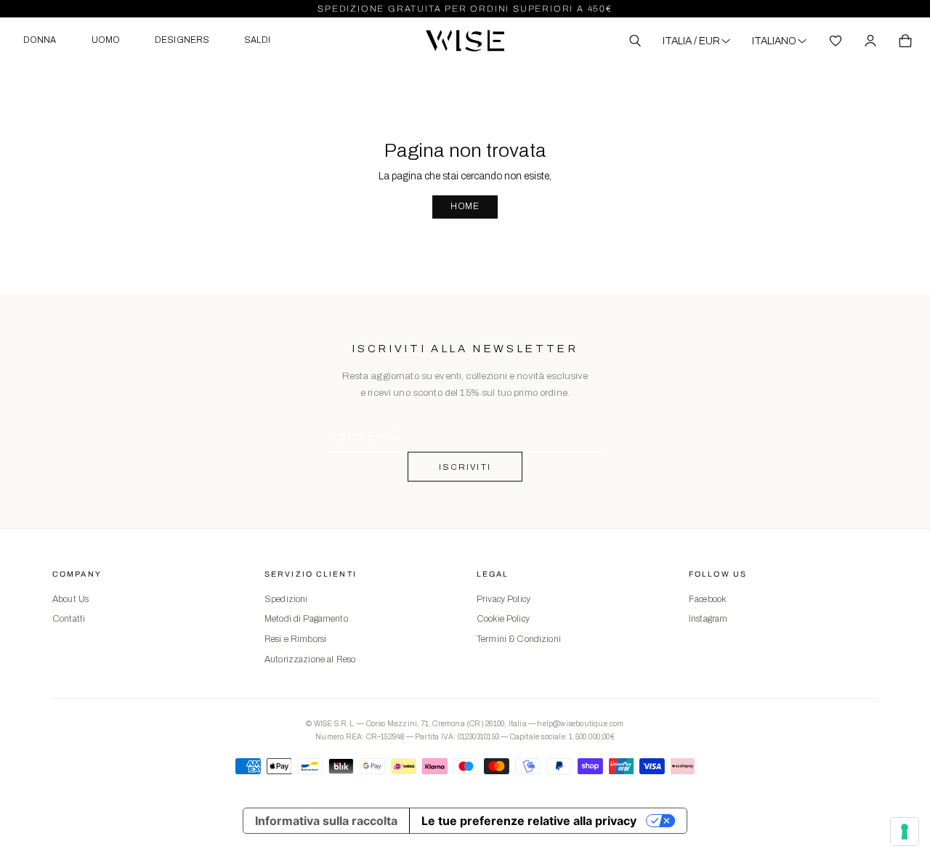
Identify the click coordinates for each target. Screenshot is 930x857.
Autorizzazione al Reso (309, 659)
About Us (70, 599)
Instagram (708, 619)
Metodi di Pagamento (306, 619)
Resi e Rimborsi (295, 639)
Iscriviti (465, 467)
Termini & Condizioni (519, 639)
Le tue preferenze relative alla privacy (528, 820)
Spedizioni (285, 599)
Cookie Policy (503, 619)
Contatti (68, 619)
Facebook (707, 599)
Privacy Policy (503, 599)
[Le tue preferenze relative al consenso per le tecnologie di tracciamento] (904, 831)
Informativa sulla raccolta (326, 820)
